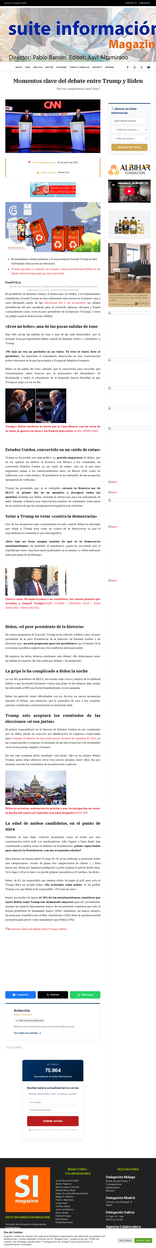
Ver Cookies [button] (125, 1240)
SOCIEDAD (61, 67)
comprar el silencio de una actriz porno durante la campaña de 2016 (54, 738)
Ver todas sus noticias (26, 1033)
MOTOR (49, 67)
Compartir (22, 994)
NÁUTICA (38, 67)
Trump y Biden (14, 1047)
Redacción (63, 172)
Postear (54, 994)
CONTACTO (131, 3)
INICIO (19, 67)
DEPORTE (97, 67)
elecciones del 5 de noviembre (64, 302)
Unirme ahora (53, 1121)
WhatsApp (87, 994)
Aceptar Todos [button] (143, 1240)
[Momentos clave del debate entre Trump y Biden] (52, 126)
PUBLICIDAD (144, 3)
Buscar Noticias (129, 147)
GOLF (27, 67)
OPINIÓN (109, 67)
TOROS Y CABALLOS (79, 67)
